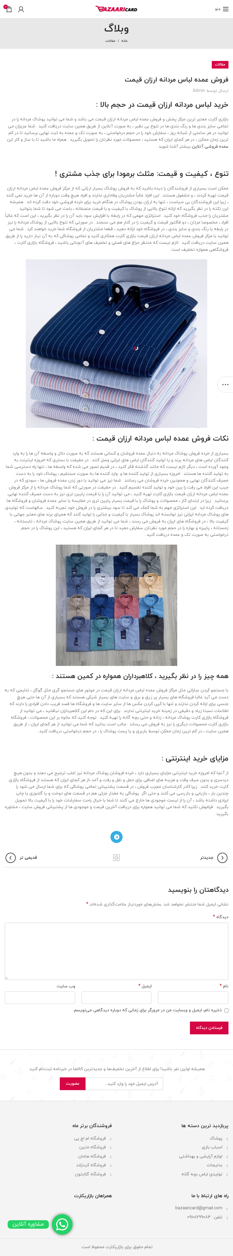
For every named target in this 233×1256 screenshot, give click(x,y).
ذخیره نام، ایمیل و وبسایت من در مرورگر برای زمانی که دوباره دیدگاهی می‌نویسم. (147, 1010)
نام (224, 986)
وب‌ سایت (66, 986)
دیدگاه (220, 917)
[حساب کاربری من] (21, 9)
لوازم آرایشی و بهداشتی (200, 1156)
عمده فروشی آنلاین (210, 146)
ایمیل (145, 986)
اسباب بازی (212, 1147)
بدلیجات (214, 1165)
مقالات (110, 41)
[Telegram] (116, 837)
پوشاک (216, 1138)
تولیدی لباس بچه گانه (201, 1174)
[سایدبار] (225, 384)
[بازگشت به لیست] (116, 857)
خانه (124, 41)
